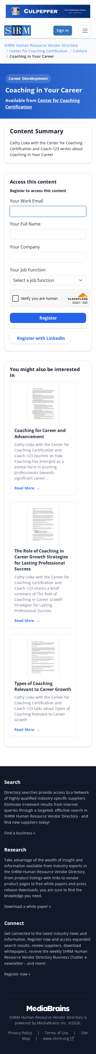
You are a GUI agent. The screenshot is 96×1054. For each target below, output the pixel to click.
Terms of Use (56, 1032)
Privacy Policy (20, 1032)
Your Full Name (25, 224)
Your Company (25, 247)
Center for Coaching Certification (38, 50)
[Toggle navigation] (85, 31)
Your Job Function (28, 270)
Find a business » (19, 832)
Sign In (63, 30)
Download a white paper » (27, 906)
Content (80, 50)
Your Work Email (26, 201)
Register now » (17, 974)
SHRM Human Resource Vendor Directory (41, 45)
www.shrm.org (56, 1038)
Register (48, 318)
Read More (24, 488)
